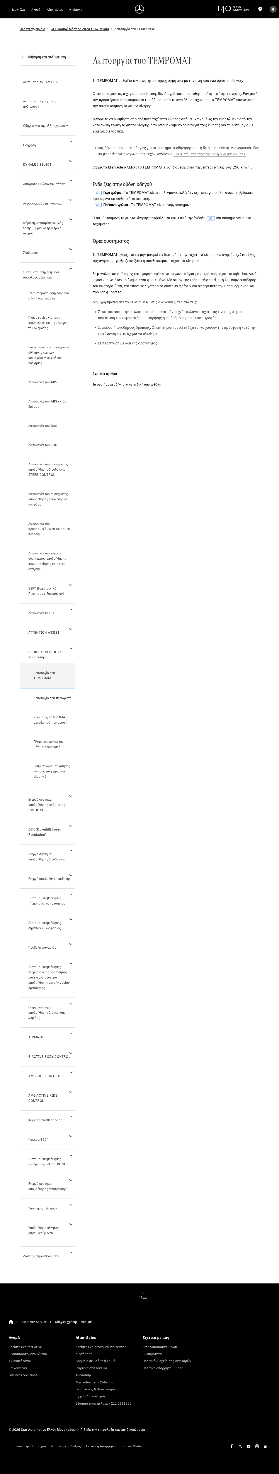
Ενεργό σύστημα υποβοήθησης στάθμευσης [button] (47, 1186)
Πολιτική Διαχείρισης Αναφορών (167, 1361)
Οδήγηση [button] (29, 145)
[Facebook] (231, 1446)
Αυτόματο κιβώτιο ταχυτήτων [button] (44, 184)
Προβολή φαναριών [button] (42, 947)
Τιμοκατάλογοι (20, 1361)
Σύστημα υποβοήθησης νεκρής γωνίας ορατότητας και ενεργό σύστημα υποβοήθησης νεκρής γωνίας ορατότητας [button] (49, 977)
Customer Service (34, 1322)
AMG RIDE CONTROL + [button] (46, 1076)
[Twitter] (240, 1446)
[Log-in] (273, 9)
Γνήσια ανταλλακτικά (91, 1368)
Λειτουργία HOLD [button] (41, 613)
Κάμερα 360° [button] (38, 1139)
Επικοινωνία (18, 1368)
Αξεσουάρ (83, 1375)
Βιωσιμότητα (152, 1354)
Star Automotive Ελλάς (160, 1347)
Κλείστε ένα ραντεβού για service (101, 1347)
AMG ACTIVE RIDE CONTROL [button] (43, 1098)
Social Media (132, 1446)
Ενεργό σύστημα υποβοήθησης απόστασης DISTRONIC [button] (46, 804)
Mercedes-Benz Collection (95, 1382)
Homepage (11, 1321)
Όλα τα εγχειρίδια (32, 29)
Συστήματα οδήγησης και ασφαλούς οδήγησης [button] (41, 275)
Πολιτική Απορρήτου (101, 1446)
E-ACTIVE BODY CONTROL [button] (49, 1056)
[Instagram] (257, 1446)
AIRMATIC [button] (36, 1037)
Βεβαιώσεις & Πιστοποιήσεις (97, 1389)
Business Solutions (23, 1375)
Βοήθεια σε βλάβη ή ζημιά (95, 1361)
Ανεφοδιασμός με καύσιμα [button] (42, 203)
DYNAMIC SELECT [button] (37, 164)
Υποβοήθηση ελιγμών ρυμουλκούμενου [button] (43, 1230)
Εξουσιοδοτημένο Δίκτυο (28, 1354)
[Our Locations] (260, 9)
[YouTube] (248, 1446)
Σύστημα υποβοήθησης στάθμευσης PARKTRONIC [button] (48, 1161)
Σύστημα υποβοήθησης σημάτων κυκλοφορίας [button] (44, 925)
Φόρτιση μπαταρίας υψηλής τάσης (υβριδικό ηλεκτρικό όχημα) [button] (43, 228)
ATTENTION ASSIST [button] (44, 632)
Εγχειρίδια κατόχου (90, 1396)
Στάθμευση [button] (31, 252)
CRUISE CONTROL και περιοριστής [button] (45, 654)
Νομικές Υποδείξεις (66, 1446)
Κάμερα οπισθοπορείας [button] (45, 1120)
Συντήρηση (84, 1354)
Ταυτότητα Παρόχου (30, 1446)
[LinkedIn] (265, 1446)
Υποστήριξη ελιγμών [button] (42, 1208)
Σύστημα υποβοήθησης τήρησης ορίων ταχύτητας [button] (46, 901)
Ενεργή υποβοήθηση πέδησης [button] (49, 878)
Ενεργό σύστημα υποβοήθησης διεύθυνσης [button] (46, 857)
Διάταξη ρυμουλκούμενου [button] (41, 1256)
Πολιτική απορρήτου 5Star (163, 1368)
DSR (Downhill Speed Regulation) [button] (44, 832)
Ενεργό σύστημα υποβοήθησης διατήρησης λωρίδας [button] (46, 1012)
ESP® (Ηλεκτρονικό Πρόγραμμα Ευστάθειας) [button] (46, 591)
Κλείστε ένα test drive (25, 1347)
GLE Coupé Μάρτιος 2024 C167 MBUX (80, 29)
